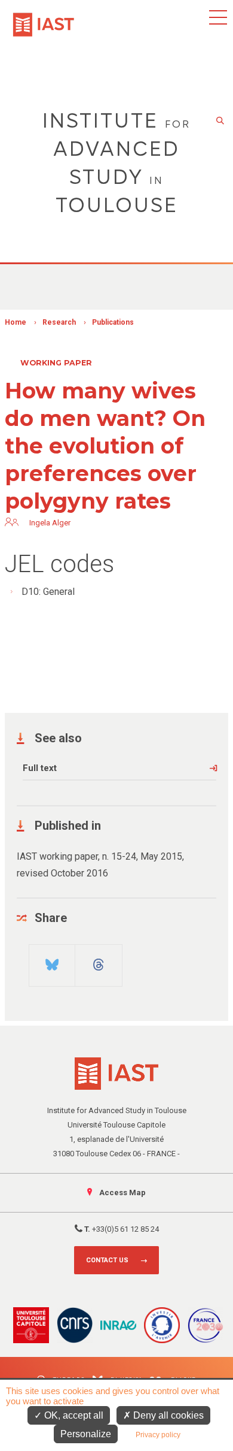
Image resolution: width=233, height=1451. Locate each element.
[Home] (43, 19)
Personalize (85, 1434)
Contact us (107, 1260)
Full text (40, 768)
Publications (113, 322)
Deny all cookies (167, 1415)
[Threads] (98, 960)
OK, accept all (72, 1415)
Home (15, 322)
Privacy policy (158, 1435)
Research (59, 322)
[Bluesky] (52, 960)
